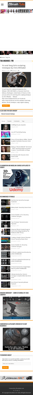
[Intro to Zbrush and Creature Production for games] (16, 52)
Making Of (14, 70)
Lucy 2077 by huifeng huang (18, 132)
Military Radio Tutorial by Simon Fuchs (21, 207)
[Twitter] (17, 390)
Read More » (6, 105)
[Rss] (14, 390)
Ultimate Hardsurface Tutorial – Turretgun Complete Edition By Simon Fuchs (21, 276)
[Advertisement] (16, 32)
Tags (23, 121)
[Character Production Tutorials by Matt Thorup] (16, 11)
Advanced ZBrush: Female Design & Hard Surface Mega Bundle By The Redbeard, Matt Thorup (20, 231)
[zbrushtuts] (16, 4)
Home (3, 57)
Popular (9, 121)
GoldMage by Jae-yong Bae (18, 125)
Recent (3, 121)
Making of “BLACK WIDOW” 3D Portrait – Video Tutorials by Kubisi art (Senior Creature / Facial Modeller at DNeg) (21, 148)
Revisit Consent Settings (8, 114)
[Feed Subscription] (32, 61)
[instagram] (19, 390)
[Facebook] (15, 390)
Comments (17, 121)
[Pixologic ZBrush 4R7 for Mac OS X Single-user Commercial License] (16, 377)
